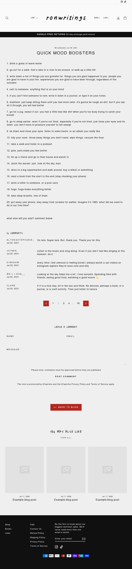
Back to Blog (67, 407)
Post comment (66, 376)
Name (10, 336)
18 (78, 303)
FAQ (32, 525)
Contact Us (36, 529)
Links (106, 18)
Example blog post (24, 500)
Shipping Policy (37, 538)
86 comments (61, 48)
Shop (33, 18)
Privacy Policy (78, 384)
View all (66, 438)
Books (97, 18)
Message (13, 349)
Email (71, 336)
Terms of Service (99, 384)
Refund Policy (37, 533)
